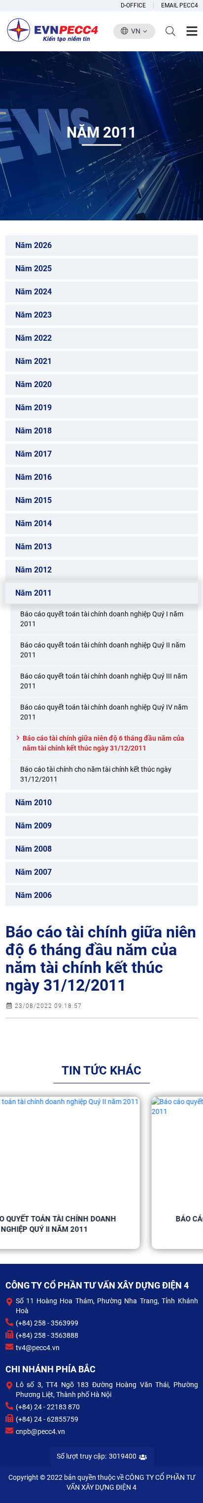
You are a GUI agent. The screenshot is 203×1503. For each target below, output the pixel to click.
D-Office (133, 5)
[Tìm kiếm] (170, 31)
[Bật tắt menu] (192, 31)
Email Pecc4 (179, 5)
